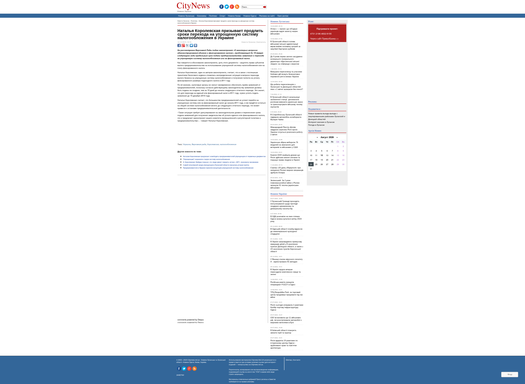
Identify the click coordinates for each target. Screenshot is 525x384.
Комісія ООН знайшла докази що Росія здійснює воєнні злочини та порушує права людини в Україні (285, 157)
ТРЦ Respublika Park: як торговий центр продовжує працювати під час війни (286, 294)
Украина (187, 144)
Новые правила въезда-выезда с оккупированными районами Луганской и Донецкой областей (326, 116)
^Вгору (509, 374)
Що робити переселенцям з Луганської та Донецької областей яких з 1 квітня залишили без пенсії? (286, 86)
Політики (213, 15)
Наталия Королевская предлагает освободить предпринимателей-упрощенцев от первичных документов (224, 156)
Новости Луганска (183, 21)
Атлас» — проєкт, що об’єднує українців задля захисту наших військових (284, 31)
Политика (194, 21)
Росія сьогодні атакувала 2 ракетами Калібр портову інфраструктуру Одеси (286, 307)
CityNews (193, 5)
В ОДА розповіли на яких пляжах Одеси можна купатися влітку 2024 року (286, 218)
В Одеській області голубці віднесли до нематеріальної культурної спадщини (286, 231)
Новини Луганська (186, 15)
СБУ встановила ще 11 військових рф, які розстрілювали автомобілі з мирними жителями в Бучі (286, 320)
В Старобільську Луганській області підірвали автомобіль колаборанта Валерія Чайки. (286, 117)
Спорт (222, 15)
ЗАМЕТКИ (180, 375)
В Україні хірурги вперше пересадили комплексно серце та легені (285, 271)
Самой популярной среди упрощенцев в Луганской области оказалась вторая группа (216, 165)
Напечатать (261, 42)
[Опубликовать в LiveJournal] (187, 45)
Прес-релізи (282, 15)
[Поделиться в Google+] (183, 45)
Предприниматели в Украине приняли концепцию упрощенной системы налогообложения (218, 168)
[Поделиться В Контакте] (195, 45)
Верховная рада (199, 144)
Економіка (201, 15)
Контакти (296, 360)
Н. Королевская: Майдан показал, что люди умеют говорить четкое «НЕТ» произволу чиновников (220, 162)
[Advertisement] (209, 135)
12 (322, 155)
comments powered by (190, 319)
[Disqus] (221, 213)
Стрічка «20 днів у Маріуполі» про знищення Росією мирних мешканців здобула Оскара (286, 170)
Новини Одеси (249, 15)
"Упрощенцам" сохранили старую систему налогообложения (206, 159)
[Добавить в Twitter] (191, 45)
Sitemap (289, 360)
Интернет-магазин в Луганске (321, 121)
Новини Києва (234, 15)
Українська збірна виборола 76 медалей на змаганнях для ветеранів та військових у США (284, 144)
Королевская (213, 144)
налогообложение (228, 144)
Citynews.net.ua (257, 364)
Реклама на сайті (267, 15)
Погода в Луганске (316, 124)
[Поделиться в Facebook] (179, 45)
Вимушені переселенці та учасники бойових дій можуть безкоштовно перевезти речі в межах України (286, 74)
